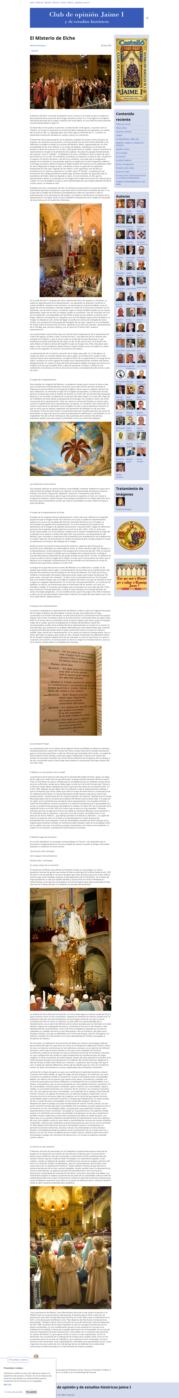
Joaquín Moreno (119, 320)
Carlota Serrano (119, 243)
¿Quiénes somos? (82, 2)
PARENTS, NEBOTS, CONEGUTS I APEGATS (130, 144)
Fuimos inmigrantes (125, 164)
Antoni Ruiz (121, 226)
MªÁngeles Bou (120, 429)
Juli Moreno (121, 366)
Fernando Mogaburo (141, 258)
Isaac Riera (131, 288)
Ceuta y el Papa (122, 171)
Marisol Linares (119, 413)
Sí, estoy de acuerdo (13, 1392)
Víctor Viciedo (140, 460)
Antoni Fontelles (141, 212)
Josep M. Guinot (130, 336)
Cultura (63, 2)
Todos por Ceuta (123, 124)
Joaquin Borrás (140, 305)
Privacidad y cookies (18, 1360)
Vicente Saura (129, 460)
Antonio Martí (140, 227)
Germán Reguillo (140, 274)
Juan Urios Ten (130, 351)
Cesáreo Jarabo (119, 258)
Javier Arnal (142, 287)
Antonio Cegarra (129, 227)
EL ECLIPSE (120, 156)
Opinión (47, 2)
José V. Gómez (119, 336)
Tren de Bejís (121, 153)
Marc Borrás (129, 398)
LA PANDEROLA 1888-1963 (127, 139)
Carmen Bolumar (130, 243)
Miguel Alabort (129, 413)
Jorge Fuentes (129, 320)
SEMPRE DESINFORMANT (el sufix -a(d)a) (131, 182)
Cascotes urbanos (124, 131)
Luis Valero (141, 366)
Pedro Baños (129, 429)
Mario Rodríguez (141, 398)
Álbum (70, 2)
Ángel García (129, 212)
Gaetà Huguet (129, 274)
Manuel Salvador (120, 398)
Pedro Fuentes (140, 429)
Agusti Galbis (119, 212)
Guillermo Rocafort (120, 289)
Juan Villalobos (141, 351)
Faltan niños (121, 128)
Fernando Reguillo (120, 274)
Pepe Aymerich (120, 444)
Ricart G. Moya (140, 444)
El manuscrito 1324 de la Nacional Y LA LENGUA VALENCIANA (131, 176)
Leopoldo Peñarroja (130, 367)
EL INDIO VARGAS (124, 160)
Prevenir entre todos (125, 168)
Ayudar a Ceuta (122, 149)
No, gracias (31, 1392)
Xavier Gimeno (119, 475)
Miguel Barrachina (141, 413)
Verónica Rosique (120, 460)
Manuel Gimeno (129, 382)
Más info (7, 1384)
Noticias (39, 2)
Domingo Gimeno (130, 258)
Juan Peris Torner (120, 351)
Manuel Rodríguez (38, 45)
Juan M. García (140, 336)
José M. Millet (140, 320)
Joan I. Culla (131, 304)
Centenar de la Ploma (142, 243)
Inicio (32, 2)
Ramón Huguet (129, 444)
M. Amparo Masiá (121, 382)
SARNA (119, 135)
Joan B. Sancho (119, 305)
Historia (55, 2)
